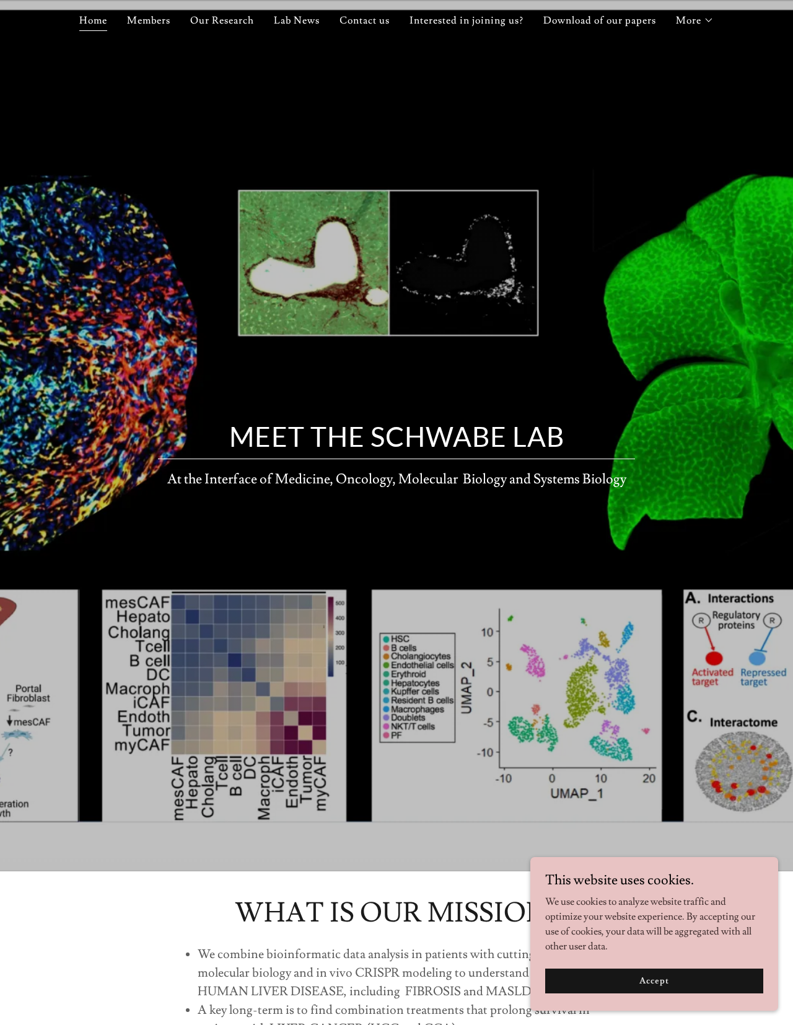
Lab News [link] (297, 20)
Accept (653, 980)
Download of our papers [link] (599, 20)
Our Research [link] (222, 20)
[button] (695, 20)
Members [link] (148, 20)
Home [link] (93, 20)
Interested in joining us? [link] (467, 20)
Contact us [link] (365, 20)
